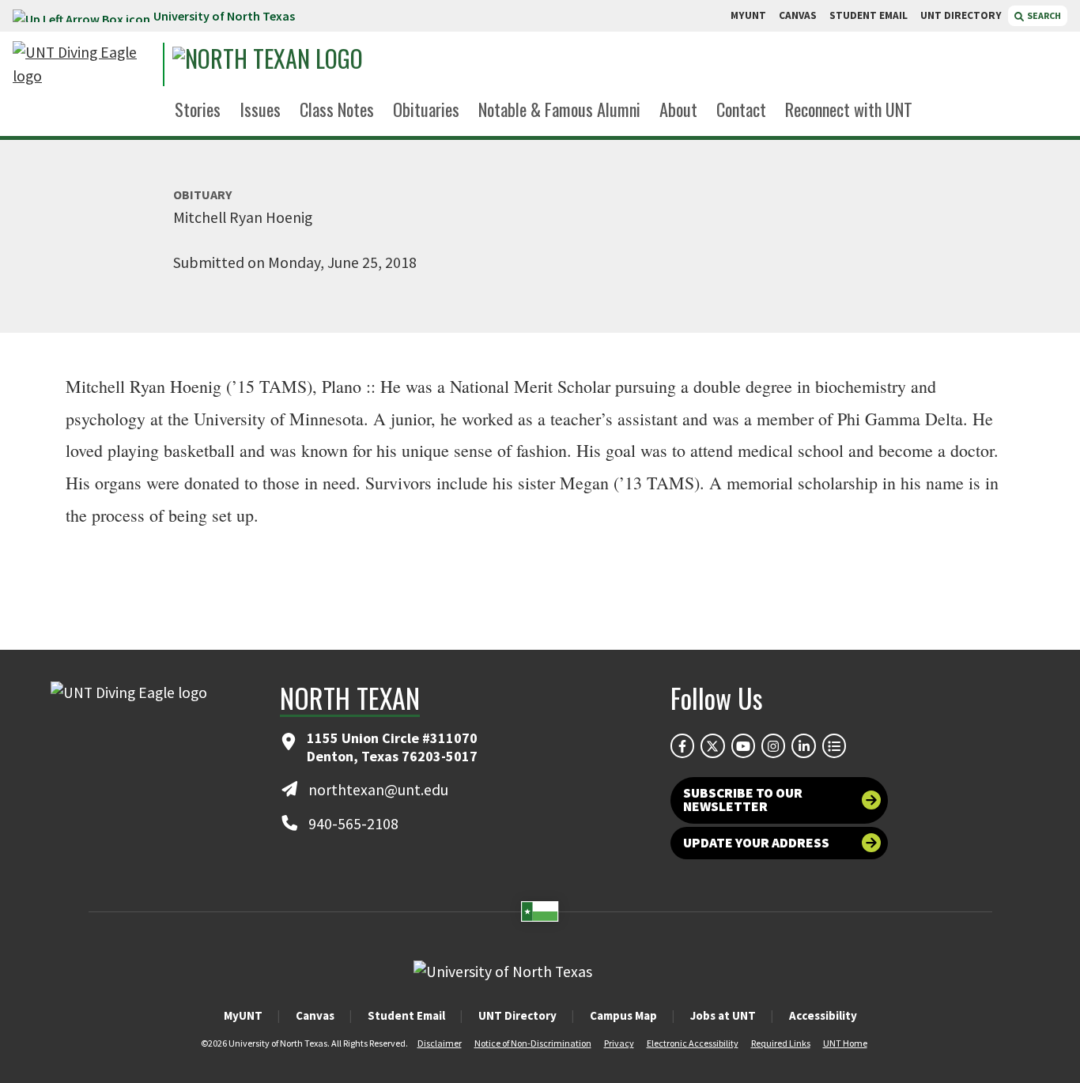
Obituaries (426, 109)
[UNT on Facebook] (682, 745)
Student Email (406, 1015)
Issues (260, 109)
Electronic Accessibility (692, 1043)
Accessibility (823, 1015)
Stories (198, 109)
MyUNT (243, 1015)
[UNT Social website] (834, 745)
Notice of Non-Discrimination (532, 1043)
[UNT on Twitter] (712, 745)
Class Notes (337, 109)
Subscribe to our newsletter (742, 799)
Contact (741, 109)
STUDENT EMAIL (868, 15)
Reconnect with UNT (848, 109)
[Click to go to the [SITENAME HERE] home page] (84, 64)
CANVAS (798, 15)
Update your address (756, 842)
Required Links (780, 1043)
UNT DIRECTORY (961, 15)
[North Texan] (317, 64)
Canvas (315, 1015)
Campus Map (623, 1015)
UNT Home (845, 1043)
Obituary (202, 194)
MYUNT (748, 15)
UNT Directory (517, 1015)
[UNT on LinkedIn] (803, 745)
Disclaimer (439, 1043)
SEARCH (1043, 15)
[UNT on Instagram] (773, 745)
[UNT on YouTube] (743, 745)
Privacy (619, 1043)
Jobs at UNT (723, 1015)
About (678, 109)
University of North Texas (224, 16)
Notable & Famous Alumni (559, 109)
